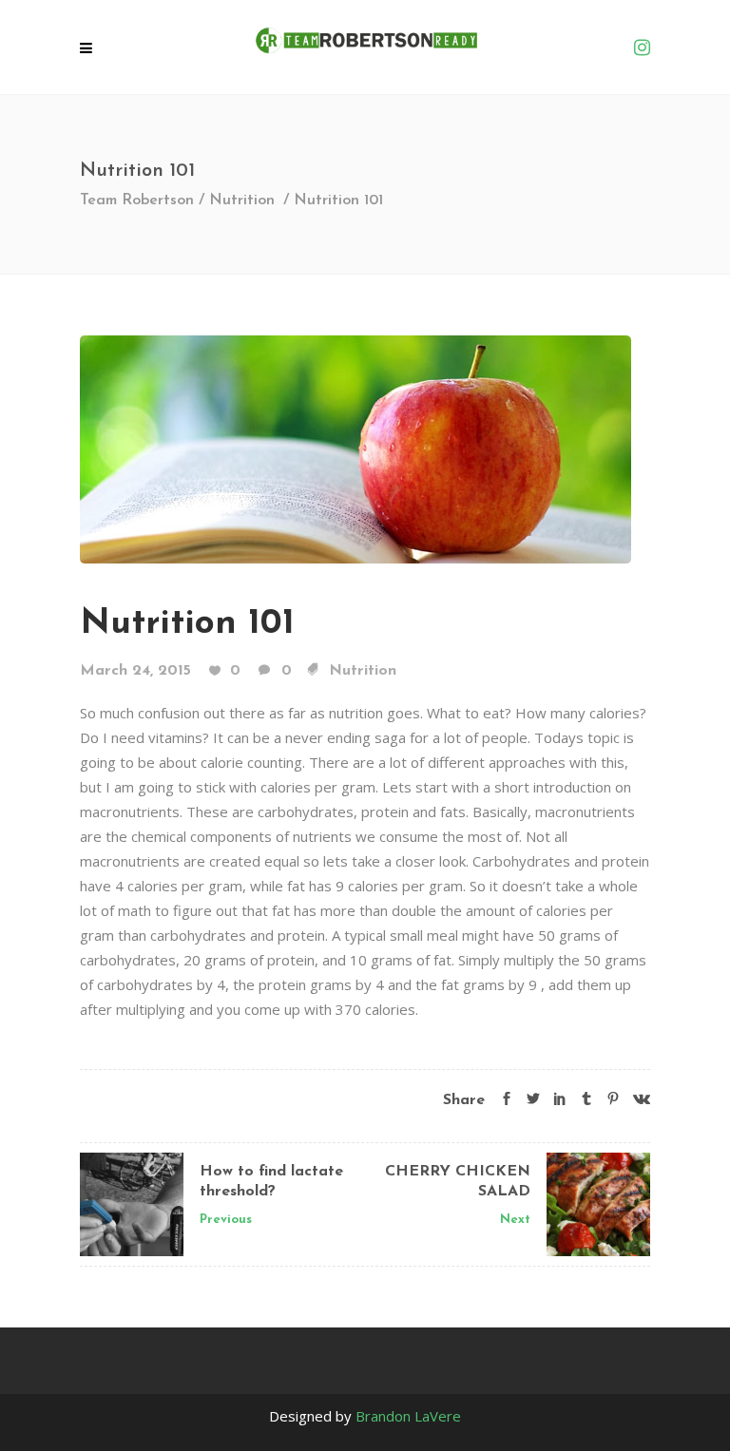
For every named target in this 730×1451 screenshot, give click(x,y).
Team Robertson (137, 200)
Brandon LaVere (408, 1415)
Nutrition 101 (187, 623)
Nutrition (242, 200)
